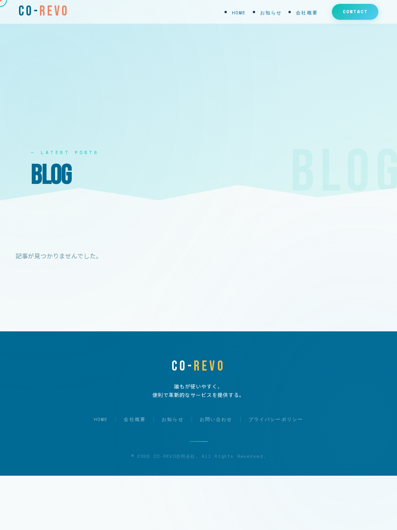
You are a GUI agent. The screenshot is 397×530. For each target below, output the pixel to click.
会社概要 (307, 12)
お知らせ (271, 12)
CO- (44, 11)
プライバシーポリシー (276, 419)
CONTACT (355, 11)
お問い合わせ (216, 419)
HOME (239, 12)
